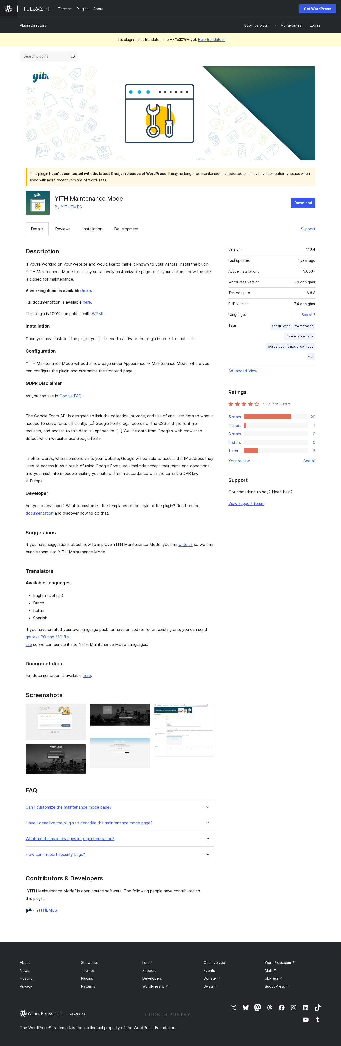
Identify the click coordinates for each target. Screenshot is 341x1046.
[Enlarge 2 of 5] (79, 750)
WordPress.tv (155, 986)
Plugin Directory (33, 25)
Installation (92, 228)
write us (185, 544)
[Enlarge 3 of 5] (143, 710)
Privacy (26, 986)
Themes (88, 970)
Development (126, 228)
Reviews (63, 228)
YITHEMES (71, 206)
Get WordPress (317, 9)
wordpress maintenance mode (290, 346)
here (86, 290)
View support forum (246, 503)
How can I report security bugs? (55, 854)
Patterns (88, 986)
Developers (152, 978)
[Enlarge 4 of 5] (143, 744)
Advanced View (242, 370)
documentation (39, 513)
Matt (271, 970)
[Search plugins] (73, 56)
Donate (212, 978)
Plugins (87, 978)
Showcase (89, 962)
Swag (210, 986)
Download (303, 203)
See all (309, 460)
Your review (239, 460)
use (29, 644)
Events (209, 970)
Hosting (26, 978)
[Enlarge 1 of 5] (79, 710)
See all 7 (308, 315)
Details (37, 228)
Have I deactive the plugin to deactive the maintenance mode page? (89, 823)
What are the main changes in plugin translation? (70, 838)
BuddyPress (277, 986)
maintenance (303, 326)
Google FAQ (70, 395)
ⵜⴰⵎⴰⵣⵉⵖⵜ (77, 1014)
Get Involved (214, 962)
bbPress (274, 978)
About (25, 962)
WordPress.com (280, 962)
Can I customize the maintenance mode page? (68, 807)
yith (310, 356)
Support (308, 228)
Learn (147, 962)
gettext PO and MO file (47, 636)
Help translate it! (211, 39)
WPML (98, 313)
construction (281, 326)
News (24, 970)
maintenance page (299, 336)
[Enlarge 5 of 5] (207, 710)
